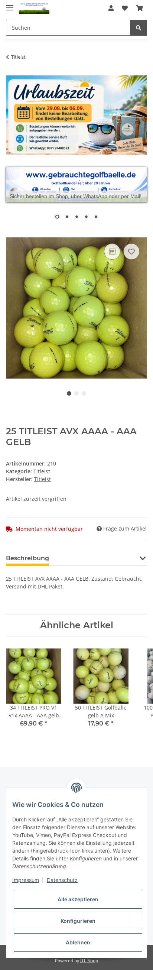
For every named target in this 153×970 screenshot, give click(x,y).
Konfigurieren (78, 921)
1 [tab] (69, 393)
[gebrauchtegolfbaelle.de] (34, 8)
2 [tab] (76, 393)
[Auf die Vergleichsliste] (112, 251)
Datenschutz (62, 880)
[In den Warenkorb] (12, 233)
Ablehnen (78, 942)
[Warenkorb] (139, 8)
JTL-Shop (89, 960)
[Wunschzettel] (125, 8)
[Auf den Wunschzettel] (131, 251)
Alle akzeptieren (78, 899)
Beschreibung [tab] (27, 558)
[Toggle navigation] (9, 4)
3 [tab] (84, 393)
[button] (111, 8)
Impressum (25, 880)
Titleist (41, 471)
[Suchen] (138, 28)
